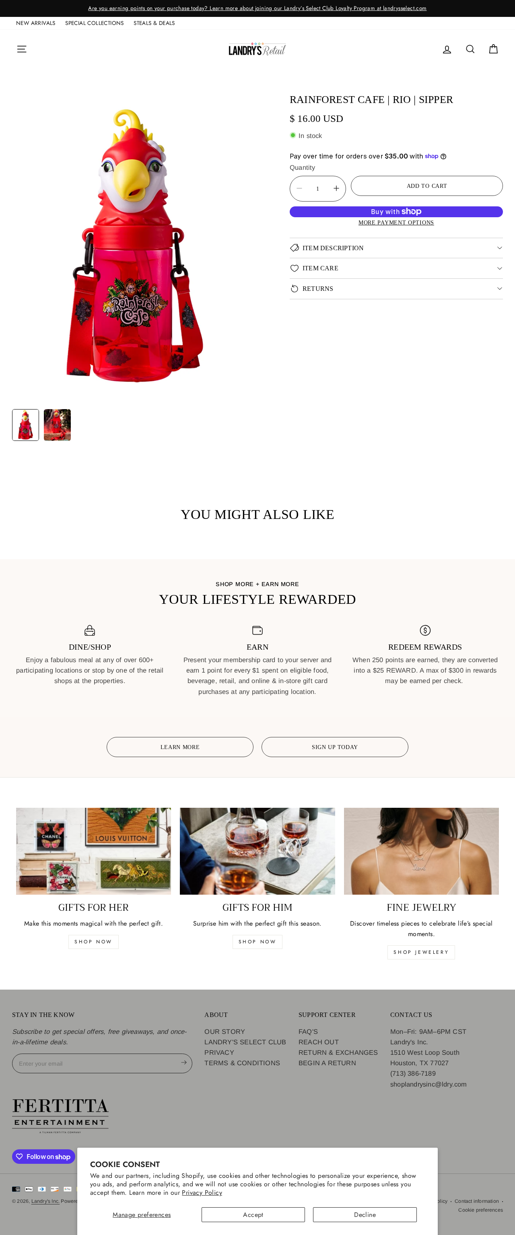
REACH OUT (319, 1042)
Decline (365, 1214)
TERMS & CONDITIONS (242, 1062)
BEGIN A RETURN (327, 1062)
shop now (93, 941)
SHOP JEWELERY (421, 952)
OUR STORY (224, 1031)
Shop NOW (258, 941)
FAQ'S (308, 1031)
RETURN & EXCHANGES (338, 1052)
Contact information (477, 1201)
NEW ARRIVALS (36, 23)
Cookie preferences (480, 1210)
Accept (253, 1214)
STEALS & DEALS (154, 23)
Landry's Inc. (45, 1201)
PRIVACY (219, 1052)
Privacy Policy (202, 1192)
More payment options (396, 222)
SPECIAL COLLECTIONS (94, 23)
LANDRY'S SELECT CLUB (245, 1042)
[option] (257, 8)
